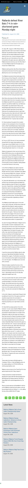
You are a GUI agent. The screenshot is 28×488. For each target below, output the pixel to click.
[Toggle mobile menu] (25, 6)
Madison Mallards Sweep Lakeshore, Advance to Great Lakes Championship (12, 420)
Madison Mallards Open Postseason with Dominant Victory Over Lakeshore (12, 430)
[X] (9, 398)
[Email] (24, 398)
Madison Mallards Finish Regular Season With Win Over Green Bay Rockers (14, 441)
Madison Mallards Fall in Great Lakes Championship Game (12, 410)
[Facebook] (6, 398)
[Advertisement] (15, 471)
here (18, 389)
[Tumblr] (17, 398)
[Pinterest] (20, 398)
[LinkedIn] (13, 398)
